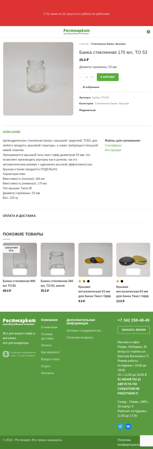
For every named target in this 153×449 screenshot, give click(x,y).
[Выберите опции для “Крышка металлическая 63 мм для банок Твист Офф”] (130, 271)
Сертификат (113, 145)
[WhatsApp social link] (104, 110)
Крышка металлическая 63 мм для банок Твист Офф (132, 291)
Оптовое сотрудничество (84, 330)
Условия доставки (47, 336)
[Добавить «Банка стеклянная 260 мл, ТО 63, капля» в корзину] (54, 271)
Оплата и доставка (19, 215)
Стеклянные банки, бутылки (108, 43)
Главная (83, 43)
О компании (49, 327)
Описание (12, 132)
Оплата (46, 345)
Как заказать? (50, 352)
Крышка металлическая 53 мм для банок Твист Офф (94, 291)
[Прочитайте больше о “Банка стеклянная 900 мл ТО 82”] (16, 271)
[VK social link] (109, 110)
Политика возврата (80, 337)
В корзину (108, 77)
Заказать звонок (134, 329)
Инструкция (113, 150)
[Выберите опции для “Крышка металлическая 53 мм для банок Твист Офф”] (92, 271)
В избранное (91, 87)
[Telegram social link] (113, 110)
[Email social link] (100, 110)
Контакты (47, 373)
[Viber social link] (117, 110)
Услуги (45, 366)
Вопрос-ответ (50, 359)
